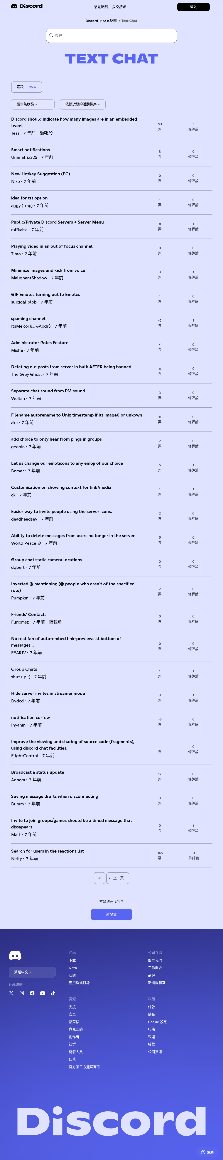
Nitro (73, 968)
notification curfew (30, 717)
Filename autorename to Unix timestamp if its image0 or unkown (76, 415)
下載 (72, 960)
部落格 (74, 1022)
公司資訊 (155, 1052)
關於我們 (155, 960)
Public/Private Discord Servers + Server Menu (57, 222)
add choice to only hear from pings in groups (56, 439)
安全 (72, 1014)
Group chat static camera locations (46, 560)
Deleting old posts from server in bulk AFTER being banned (71, 367)
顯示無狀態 (26, 104)
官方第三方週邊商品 (84, 1067)
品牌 (151, 975)
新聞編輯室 (157, 983)
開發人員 (76, 1052)
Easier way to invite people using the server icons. (61, 511)
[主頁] (26, 7)
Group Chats (24, 669)
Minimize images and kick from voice (48, 270)
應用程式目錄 (79, 983)
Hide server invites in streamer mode (48, 693)
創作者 (74, 1037)
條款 (151, 1007)
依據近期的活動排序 (81, 104)
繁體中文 (21, 972)
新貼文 (111, 914)
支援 (72, 1007)
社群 (72, 1044)
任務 (72, 1059)
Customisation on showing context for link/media (61, 487)
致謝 (151, 1037)
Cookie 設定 (157, 1022)
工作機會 (155, 968)
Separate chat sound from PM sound (48, 391)
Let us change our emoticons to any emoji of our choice (67, 463)
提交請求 (119, 7)
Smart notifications (30, 150)
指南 (151, 1029)
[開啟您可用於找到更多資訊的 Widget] (207, 1152)
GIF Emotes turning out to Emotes (45, 294)
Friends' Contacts (28, 614)
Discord (92, 21)
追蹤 (20, 87)
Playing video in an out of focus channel (52, 246)
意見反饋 (101, 7)
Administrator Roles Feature (39, 343)
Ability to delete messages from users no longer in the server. (73, 536)
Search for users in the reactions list (47, 851)
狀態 (72, 975)
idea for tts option (29, 198)
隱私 (151, 1014)
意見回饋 (76, 1029)
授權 (151, 1044)
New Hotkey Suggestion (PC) (40, 174)
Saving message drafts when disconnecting (54, 796)
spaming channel (28, 319)
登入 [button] (193, 7)
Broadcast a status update (37, 772)
